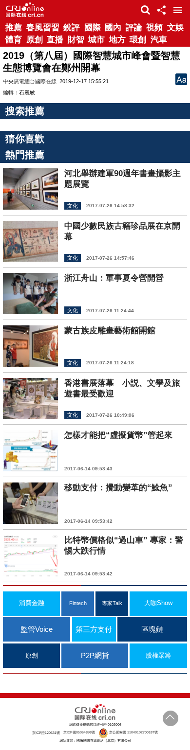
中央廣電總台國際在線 (30, 81)
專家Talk (112, 603)
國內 (113, 27)
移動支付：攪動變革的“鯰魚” (118, 487)
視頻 (154, 27)
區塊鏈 (152, 629)
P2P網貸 (95, 655)
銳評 (71, 27)
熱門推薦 (24, 154)
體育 (13, 39)
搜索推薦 (24, 111)
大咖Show (158, 603)
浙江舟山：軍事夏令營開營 (114, 278)
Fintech (78, 603)
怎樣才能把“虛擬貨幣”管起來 (118, 435)
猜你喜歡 (24, 138)
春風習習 (42, 27)
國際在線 (25, 9)
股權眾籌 (158, 655)
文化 (72, 206)
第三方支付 (94, 629)
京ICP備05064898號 (79, 732)
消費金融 (31, 603)
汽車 (159, 39)
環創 (138, 39)
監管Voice (36, 629)
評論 (134, 27)
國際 (92, 27)
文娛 (175, 27)
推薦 (13, 27)
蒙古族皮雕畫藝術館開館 (109, 330)
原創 (34, 39)
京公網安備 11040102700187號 (133, 732)
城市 (96, 39)
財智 (76, 39)
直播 (55, 39)
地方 (117, 39)
